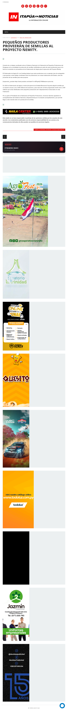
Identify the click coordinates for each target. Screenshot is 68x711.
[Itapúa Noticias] (34, 24)
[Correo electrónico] (41, 6)
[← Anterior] (5, 137)
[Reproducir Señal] (61, 149)
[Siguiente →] (63, 137)
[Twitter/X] (26, 6)
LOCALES (54, 129)
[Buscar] (45, 6)
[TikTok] (37, 6)
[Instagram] (34, 6)
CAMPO (37, 129)
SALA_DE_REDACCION (25, 37)
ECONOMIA (42, 129)
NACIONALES (60, 129)
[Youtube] (30, 6)
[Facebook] (22, 6)
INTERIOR (48, 129)
